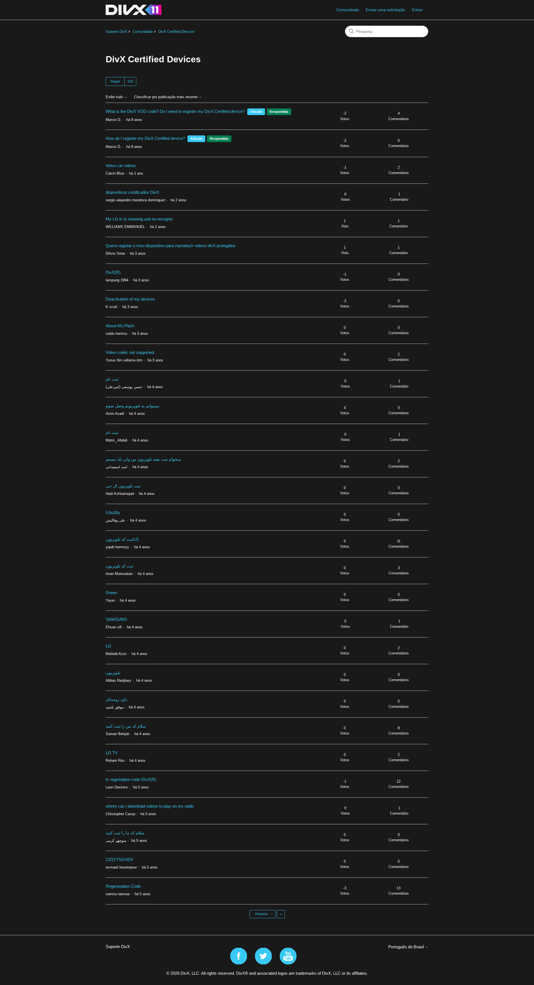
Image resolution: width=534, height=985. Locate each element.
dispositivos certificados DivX (132, 192)
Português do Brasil (406, 946)
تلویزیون (113, 672)
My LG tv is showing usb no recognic (139, 219)
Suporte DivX (116, 31)
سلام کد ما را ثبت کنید (125, 832)
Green (111, 592)
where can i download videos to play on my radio (150, 806)
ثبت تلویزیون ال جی (123, 485)
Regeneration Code (123, 886)
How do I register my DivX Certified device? (145, 138)
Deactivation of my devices (130, 299)
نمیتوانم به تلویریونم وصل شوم (132, 405)
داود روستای (116, 699)
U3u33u (113, 512)
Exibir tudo (115, 97)
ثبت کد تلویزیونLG (122, 539)
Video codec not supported (130, 352)
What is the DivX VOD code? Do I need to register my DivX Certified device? (175, 111)
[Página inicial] (134, 10)
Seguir (115, 81)
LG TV (112, 752)
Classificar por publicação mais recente (166, 97)
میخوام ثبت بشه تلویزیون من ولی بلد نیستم (143, 459)
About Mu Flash (120, 325)
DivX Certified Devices (176, 31)
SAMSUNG (116, 619)
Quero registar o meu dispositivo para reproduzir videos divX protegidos (171, 245)
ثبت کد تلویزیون (119, 566)
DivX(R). (114, 272)
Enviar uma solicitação (385, 10)
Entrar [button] (417, 10)
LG (108, 646)
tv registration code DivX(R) (131, 779)
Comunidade (348, 10)
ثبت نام (112, 379)
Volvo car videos (121, 165)
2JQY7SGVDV (119, 859)
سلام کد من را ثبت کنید (126, 726)
